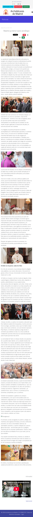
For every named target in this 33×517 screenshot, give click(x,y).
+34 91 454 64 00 (17, 1)
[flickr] (20, 4)
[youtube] (18, 4)
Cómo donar (18, 6)
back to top (29, 501)
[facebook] (12, 4)
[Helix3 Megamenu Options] (32, 12)
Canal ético (26, 6)
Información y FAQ (8, 6)
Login (22, 514)
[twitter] (16, 4)
